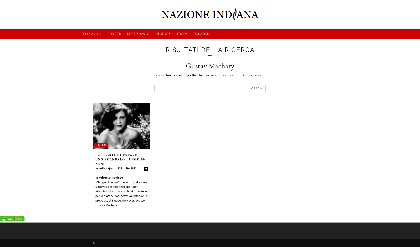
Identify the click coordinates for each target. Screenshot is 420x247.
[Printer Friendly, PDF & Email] (12, 220)
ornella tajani (104, 168)
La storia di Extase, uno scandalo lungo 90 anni (120, 159)
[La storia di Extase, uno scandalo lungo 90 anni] (121, 126)
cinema (101, 145)
